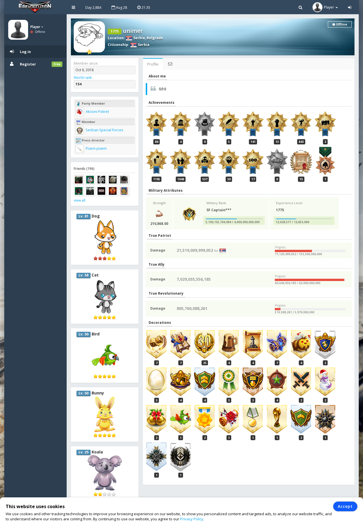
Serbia (138, 37)
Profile (153, 64)
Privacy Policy (191, 518)
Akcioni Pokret (97, 111)
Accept (345, 506)
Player (35, 26)
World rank (83, 77)
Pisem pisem (96, 148)
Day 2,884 (93, 7)
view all (79, 200)
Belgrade (155, 37)
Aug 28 (121, 7)
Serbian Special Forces (104, 130)
